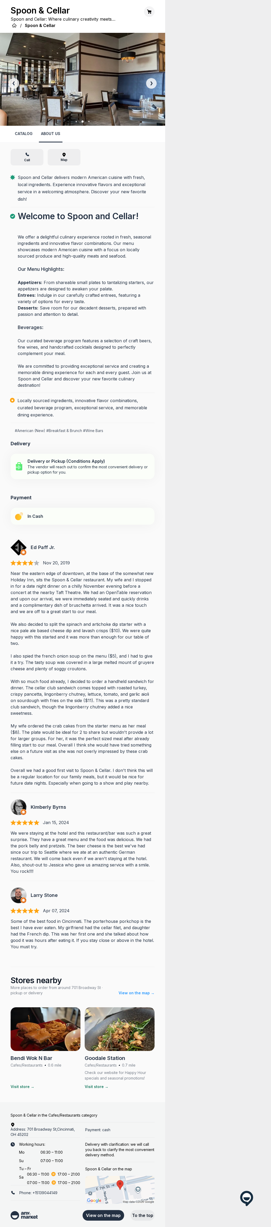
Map (64, 160)
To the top (142, 1215)
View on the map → (137, 993)
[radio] (83, 466)
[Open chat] (247, 1198)
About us (50, 133)
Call (27, 160)
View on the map (103, 1215)
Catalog (24, 133)
